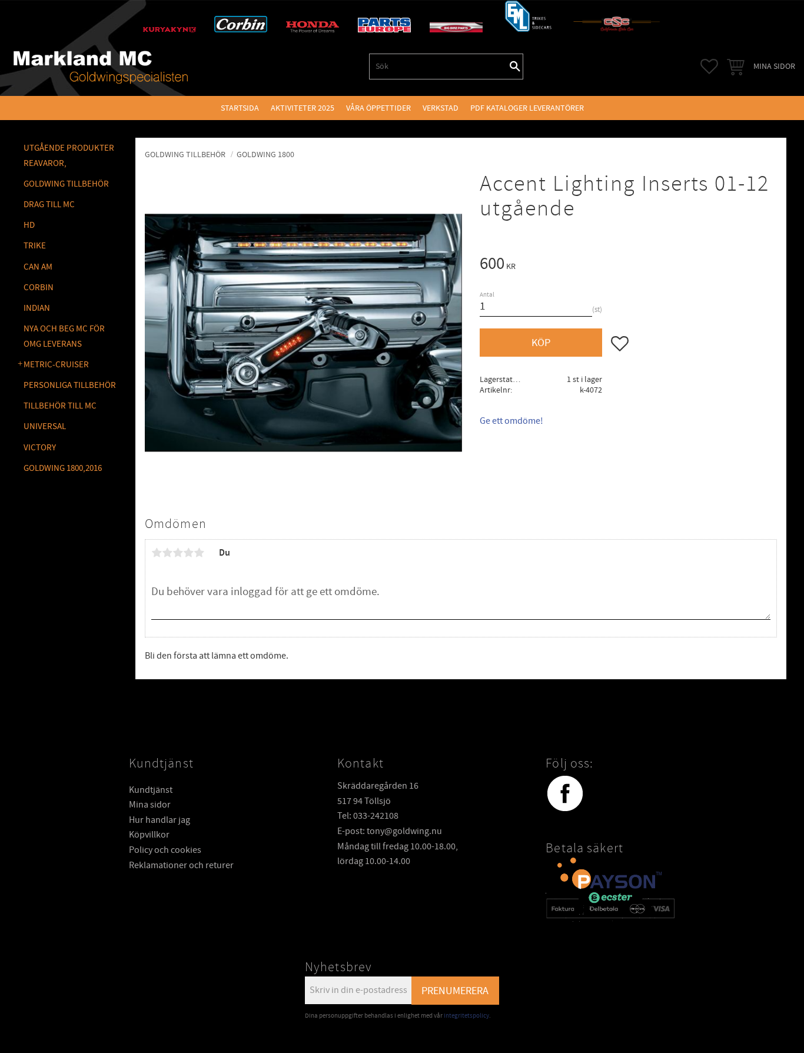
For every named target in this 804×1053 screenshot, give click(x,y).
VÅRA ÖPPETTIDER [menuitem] (378, 108)
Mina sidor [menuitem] (774, 66)
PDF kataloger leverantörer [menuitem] (527, 108)
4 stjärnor (188, 552)
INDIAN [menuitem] (37, 308)
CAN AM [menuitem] (38, 267)
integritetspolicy (466, 1015)
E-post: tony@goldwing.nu (389, 831)
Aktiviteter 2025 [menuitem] (302, 108)
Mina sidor (150, 804)
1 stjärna (156, 552)
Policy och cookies (165, 850)
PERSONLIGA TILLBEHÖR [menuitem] (70, 385)
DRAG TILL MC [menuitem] (49, 204)
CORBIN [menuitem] (39, 287)
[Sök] (515, 66)
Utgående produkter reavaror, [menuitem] (69, 155)
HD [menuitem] (29, 225)
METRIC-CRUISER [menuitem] (56, 364)
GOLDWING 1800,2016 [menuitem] (63, 468)
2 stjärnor (167, 552)
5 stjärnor (199, 552)
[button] (709, 66)
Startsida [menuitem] (240, 108)
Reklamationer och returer (181, 865)
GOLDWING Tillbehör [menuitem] (66, 184)
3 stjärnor (177, 552)
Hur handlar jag (159, 820)
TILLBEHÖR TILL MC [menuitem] (60, 405)
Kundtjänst (150, 790)
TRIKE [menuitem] (35, 245)
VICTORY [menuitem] (40, 447)
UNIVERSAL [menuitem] (45, 426)
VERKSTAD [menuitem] (441, 108)
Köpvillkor (149, 835)
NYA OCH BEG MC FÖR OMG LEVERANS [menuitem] (64, 336)
